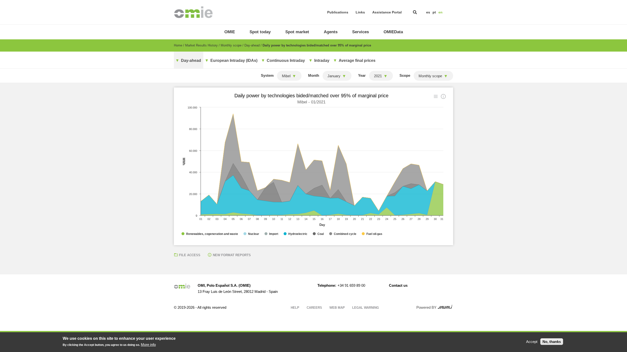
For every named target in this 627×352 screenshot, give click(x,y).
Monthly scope (231, 45)
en (440, 12)
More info (148, 344)
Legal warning (365, 307)
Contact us (398, 285)
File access (189, 255)
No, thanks (552, 342)
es (428, 12)
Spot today (260, 32)
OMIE (229, 32)
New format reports (232, 255)
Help (295, 307)
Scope (404, 75)
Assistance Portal (387, 12)
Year (362, 75)
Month (313, 75)
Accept (531, 342)
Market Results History (201, 45)
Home (178, 45)
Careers (314, 307)
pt (434, 12)
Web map (337, 307)
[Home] (193, 12)
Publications (337, 12)
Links (360, 12)
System (267, 75)
